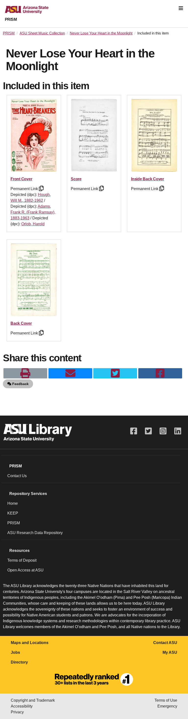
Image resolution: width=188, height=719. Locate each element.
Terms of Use (165, 700)
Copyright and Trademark (33, 700)
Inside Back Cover (147, 179)
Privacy (17, 712)
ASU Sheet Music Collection (42, 33)
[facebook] (160, 373)
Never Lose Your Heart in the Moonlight (101, 33)
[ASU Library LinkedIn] (177, 431)
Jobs (15, 652)
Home (12, 503)
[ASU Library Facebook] (133, 431)
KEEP (12, 513)
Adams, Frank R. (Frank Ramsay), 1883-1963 (33, 212)
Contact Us (17, 476)
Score (76, 179)
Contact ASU (165, 643)
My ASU (170, 652)
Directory (19, 662)
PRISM (11, 19)
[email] (70, 373)
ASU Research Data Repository (35, 533)
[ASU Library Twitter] (148, 431)
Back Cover (21, 323)
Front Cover (21, 179)
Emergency (167, 706)
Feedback (20, 384)
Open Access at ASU (25, 570)
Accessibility (22, 706)
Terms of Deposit (21, 560)
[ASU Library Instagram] (163, 431)
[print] (25, 373)
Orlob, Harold (33, 224)
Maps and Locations (29, 643)
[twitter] (115, 373)
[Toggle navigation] (181, 8)
